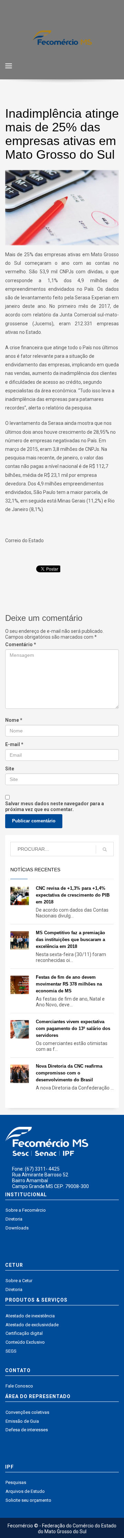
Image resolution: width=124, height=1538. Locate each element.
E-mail (14, 744)
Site (9, 768)
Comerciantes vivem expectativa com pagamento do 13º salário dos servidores (73, 1028)
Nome (13, 720)
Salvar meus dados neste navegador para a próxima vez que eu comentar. (54, 806)
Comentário (20, 644)
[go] (105, 849)
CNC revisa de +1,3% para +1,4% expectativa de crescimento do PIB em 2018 (73, 895)
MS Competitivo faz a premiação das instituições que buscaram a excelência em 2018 (70, 939)
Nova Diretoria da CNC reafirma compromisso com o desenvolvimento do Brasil (69, 1073)
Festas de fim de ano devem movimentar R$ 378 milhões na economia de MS (69, 984)
